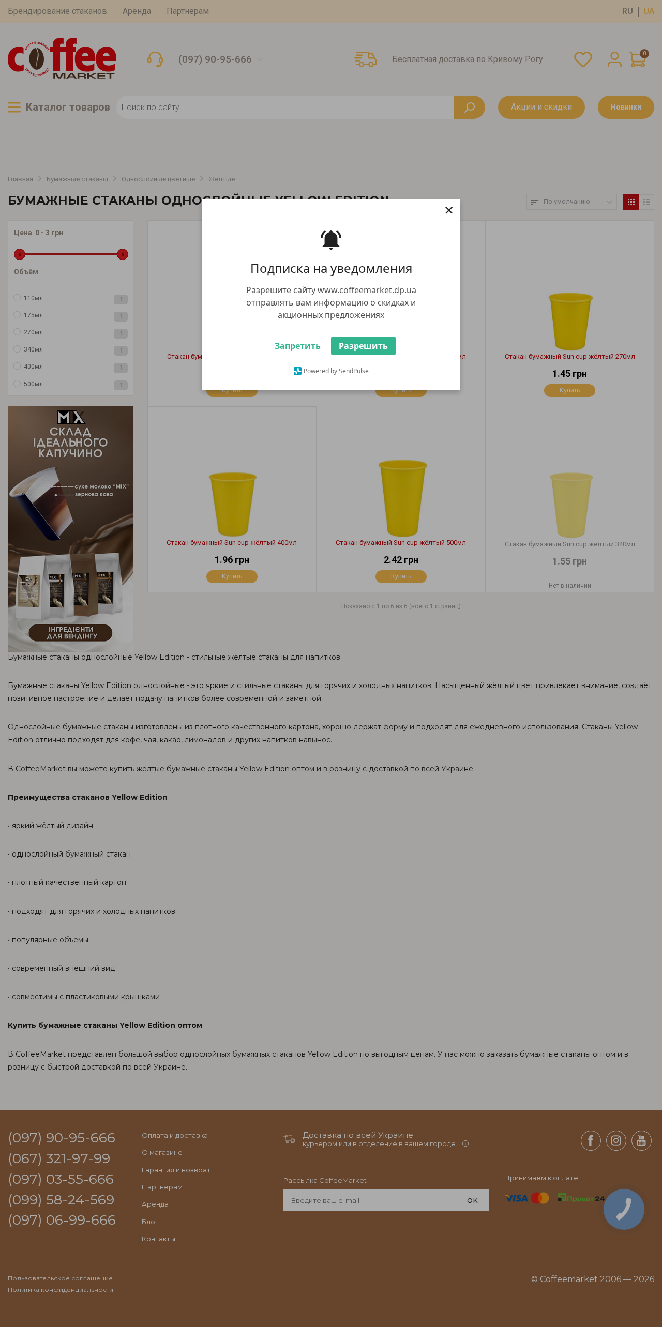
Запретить (298, 346)
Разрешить (363, 346)
